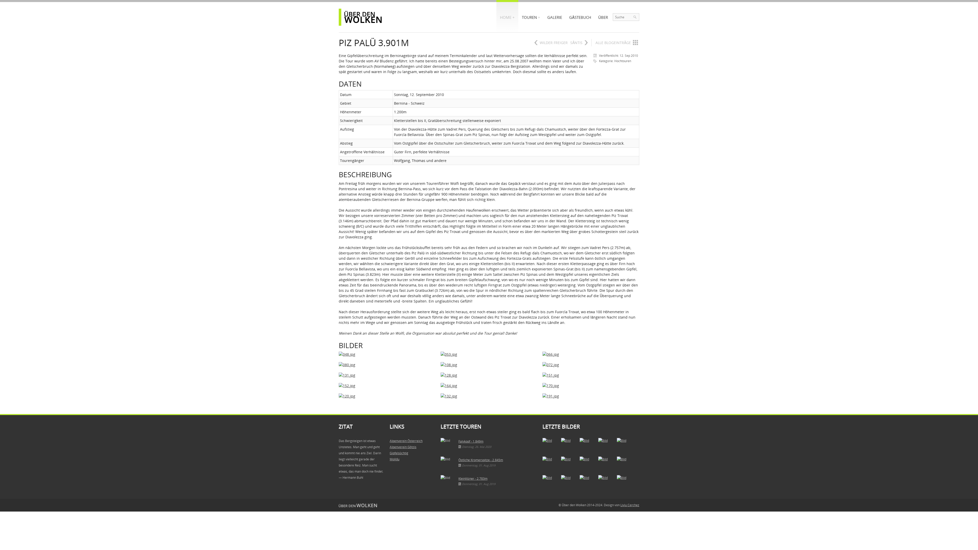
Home (505, 17)
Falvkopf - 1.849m (470, 441)
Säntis (576, 42)
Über (603, 17)
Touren (529, 17)
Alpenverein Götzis (403, 447)
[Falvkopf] (550, 445)
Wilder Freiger (554, 42)
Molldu (394, 459)
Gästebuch (580, 17)
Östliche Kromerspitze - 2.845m (480, 460)
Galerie (554, 17)
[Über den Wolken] (362, 17)
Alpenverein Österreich (406, 441)
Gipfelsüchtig (399, 453)
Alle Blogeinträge (613, 42)
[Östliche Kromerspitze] (550, 464)
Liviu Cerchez (629, 505)
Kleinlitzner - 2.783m (472, 478)
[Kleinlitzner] (550, 482)
